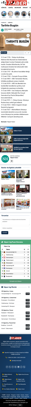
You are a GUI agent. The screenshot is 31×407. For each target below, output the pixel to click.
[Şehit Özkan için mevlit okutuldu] (23, 203)
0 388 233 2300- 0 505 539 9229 (16, 357)
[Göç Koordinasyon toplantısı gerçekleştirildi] (23, 188)
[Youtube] (18, 367)
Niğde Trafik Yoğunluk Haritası (20, 380)
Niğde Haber (14, 157)
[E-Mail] (11, 161)
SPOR (21, 398)
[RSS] (24, 367)
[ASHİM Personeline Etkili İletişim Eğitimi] (8, 188)
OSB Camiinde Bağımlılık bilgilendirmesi (20, 180)
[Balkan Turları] (8, 174)
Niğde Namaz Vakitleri (7, 380)
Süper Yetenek (25, 396)
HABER (3, 395)
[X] (10, 367)
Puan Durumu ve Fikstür (7, 385)
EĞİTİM (25, 398)
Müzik (18, 396)
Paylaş (4, 52)
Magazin (13, 395)
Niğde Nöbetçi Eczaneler (7, 375)
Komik (18, 395)
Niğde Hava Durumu (23, 374)
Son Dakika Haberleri (9, 389)
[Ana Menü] (2, 2)
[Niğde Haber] (5, 158)
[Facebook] (7, 367)
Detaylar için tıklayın (15, 281)
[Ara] (28, 3)
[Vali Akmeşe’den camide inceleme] (8, 203)
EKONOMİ (18, 7)
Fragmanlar (13, 396)
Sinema (22, 395)
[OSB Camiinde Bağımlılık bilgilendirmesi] (23, 174)
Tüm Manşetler (22, 384)
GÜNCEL (3, 7)
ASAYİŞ (10, 7)
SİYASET (25, 7)
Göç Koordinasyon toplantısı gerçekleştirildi (21, 195)
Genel (26, 395)
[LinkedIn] (15, 367)
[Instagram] (12, 367)
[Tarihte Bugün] (15, 42)
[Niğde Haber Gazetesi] (15, 3)
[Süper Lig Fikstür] (29, 287)
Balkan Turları (5, 179)
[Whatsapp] (21, 367)
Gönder (4, 232)
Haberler (3, 22)
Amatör (8, 395)
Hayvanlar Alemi (5, 396)
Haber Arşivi (21, 389)
